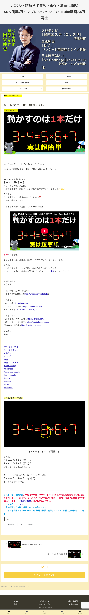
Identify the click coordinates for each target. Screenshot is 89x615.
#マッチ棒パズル (11, 347)
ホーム (15, 601)
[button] (82, 406)
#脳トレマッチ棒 (11, 362)
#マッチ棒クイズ (11, 350)
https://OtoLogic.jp (23, 303)
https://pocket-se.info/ (32, 306)
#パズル (7, 353)
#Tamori (7, 381)
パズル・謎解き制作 (73, 601)
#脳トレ (7, 359)
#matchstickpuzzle (12, 372)
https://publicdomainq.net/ (38, 322)
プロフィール (44, 601)
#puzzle (7, 378)
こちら (20, 504)
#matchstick (9, 369)
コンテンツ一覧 (44, 604)
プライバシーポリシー (44, 607)
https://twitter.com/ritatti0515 (36, 294)
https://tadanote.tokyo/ (27, 309)
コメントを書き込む (44, 575)
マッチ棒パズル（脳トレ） (14, 96)
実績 (52, 271)
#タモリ (7, 384)
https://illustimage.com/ (31, 325)
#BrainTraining (10, 366)
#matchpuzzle (10, 375)
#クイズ (7, 356)
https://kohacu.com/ (35, 319)
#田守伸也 (8, 388)
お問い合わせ (73, 604)
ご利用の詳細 (25, 501)
